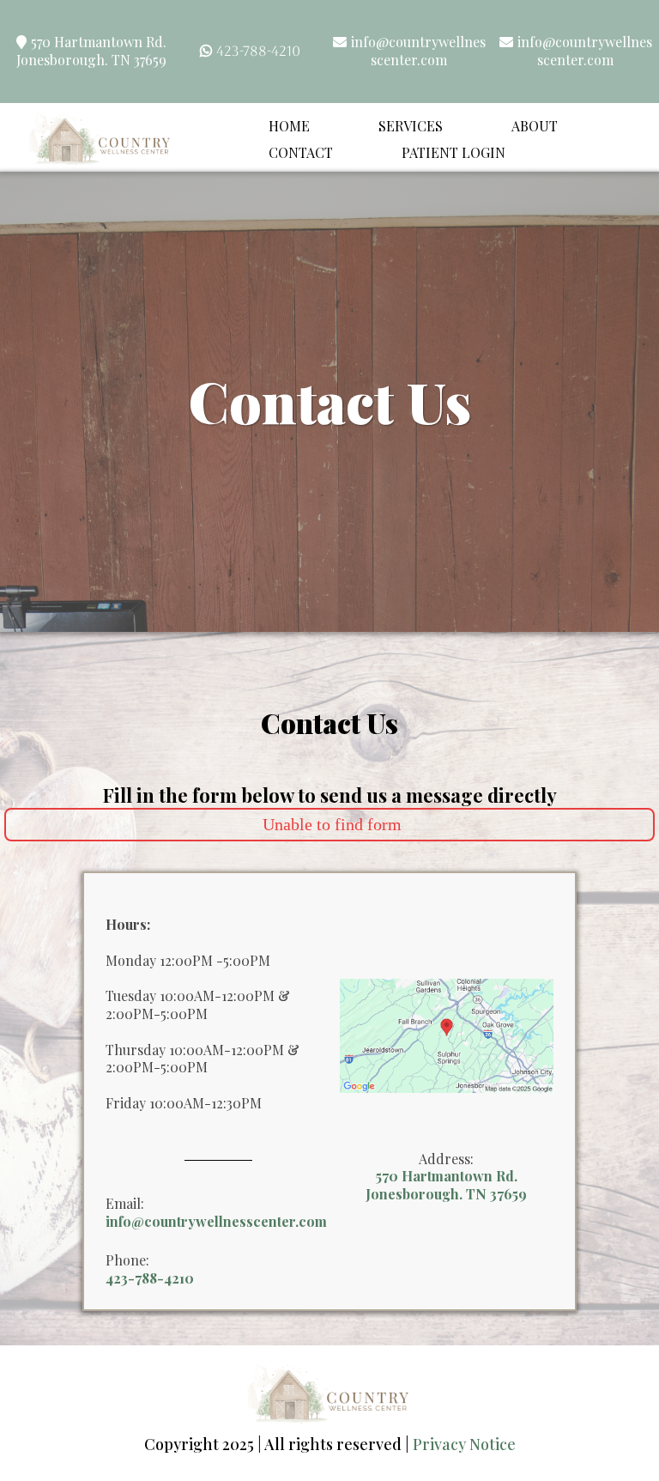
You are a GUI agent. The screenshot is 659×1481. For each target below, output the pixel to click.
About (534, 126)
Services (410, 126)
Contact (301, 152)
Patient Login (453, 152)
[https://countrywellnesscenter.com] (101, 138)
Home (289, 126)
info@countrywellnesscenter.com (418, 51)
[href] (446, 1034)
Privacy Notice (464, 1444)
